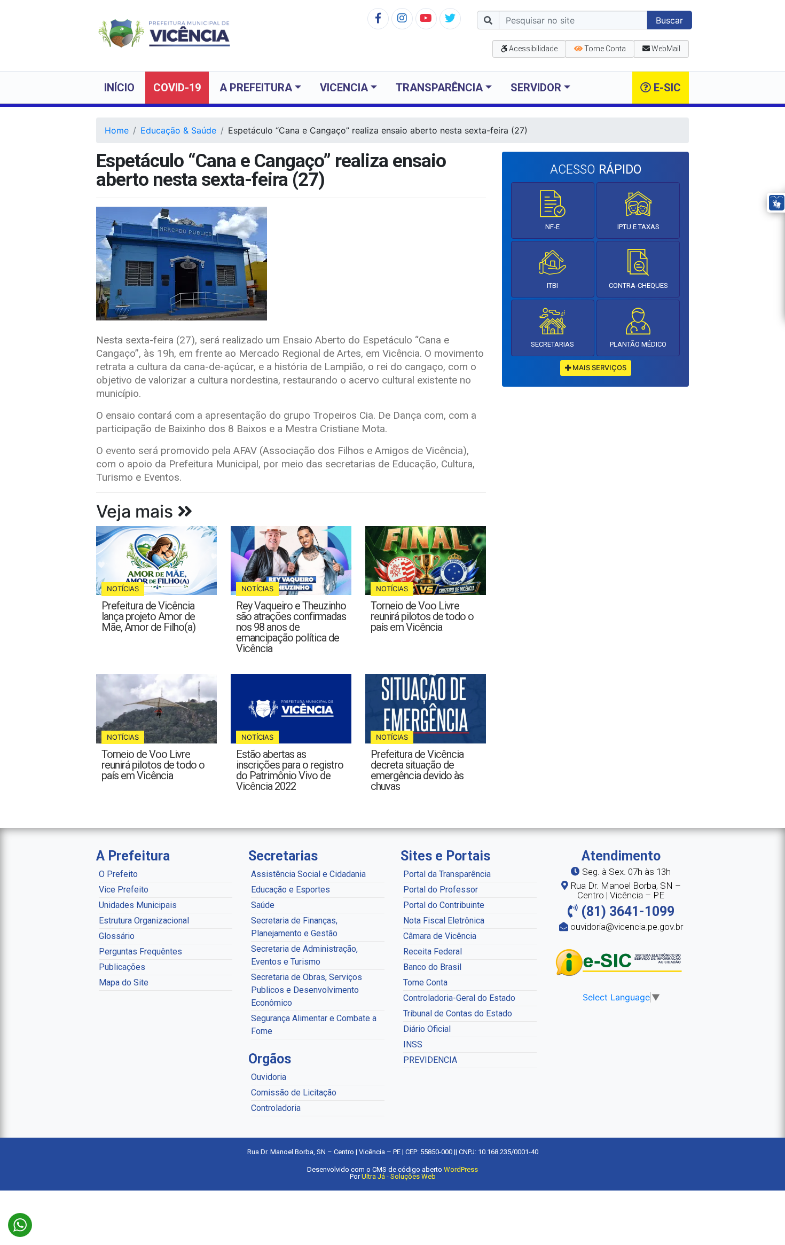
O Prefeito (118, 874)
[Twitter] (450, 18)
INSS (412, 1044)
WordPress (461, 1169)
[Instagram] (402, 18)
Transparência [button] (439, 87)
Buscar (669, 20)
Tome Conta (425, 982)
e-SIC (666, 87)
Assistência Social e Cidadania (308, 874)
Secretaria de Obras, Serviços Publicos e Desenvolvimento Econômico (306, 990)
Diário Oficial (427, 1029)
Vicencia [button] (344, 87)
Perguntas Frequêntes (140, 951)
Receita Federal (432, 951)
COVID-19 (177, 87)
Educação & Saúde (178, 130)
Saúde (262, 905)
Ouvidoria (268, 1077)
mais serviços (598, 367)
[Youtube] (426, 18)
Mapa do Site (123, 982)
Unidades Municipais (138, 905)
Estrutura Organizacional (144, 920)
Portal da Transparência (447, 874)
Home (117, 130)
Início (119, 87)
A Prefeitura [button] (255, 87)
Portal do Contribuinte (443, 905)
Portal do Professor (440, 889)
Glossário (117, 936)
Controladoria (276, 1108)
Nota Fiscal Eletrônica (443, 920)
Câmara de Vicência (439, 936)
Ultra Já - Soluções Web (399, 1176)
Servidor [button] (536, 87)
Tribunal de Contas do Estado (457, 1013)
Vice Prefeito (123, 889)
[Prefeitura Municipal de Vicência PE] (164, 32)
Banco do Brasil (432, 967)
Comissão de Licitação (293, 1092)
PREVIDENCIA (430, 1060)
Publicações (122, 967)
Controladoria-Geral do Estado (459, 998)
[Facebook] (378, 18)
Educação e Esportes (290, 889)
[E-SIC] (621, 962)
